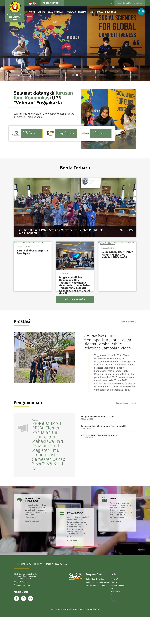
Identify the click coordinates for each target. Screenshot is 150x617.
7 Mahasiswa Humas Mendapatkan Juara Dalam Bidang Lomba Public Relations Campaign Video (107, 342)
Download (110, 12)
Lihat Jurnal (116, 521)
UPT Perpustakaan (118, 585)
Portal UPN (115, 579)
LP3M (113, 601)
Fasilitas (71, 12)
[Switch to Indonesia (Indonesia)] (31, 4)
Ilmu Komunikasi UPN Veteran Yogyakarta (15, 7)
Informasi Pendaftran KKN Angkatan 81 (99, 435)
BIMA (113, 588)
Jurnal (99, 12)
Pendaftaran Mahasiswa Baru (129, 3)
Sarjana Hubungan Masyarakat (97, 582)
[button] (73, 75)
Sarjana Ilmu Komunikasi (95, 579)
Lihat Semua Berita (75, 299)
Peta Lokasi (73, 540)
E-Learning (115, 582)
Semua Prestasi (128, 322)
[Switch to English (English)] (35, 4)
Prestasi (82, 12)
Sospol (113, 595)
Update (41, 12)
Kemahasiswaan (55, 12)
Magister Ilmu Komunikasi (95, 585)
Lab (91, 12)
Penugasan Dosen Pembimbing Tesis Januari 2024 (104, 426)
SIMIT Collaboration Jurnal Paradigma (32, 252)
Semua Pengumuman (125, 403)
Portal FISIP (115, 592)
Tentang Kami (32, 521)
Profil (32, 12)
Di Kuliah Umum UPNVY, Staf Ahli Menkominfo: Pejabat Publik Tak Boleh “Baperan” (60, 231)
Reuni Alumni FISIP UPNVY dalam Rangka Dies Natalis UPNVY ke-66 (117, 254)
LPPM (113, 598)
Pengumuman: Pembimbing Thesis (97, 417)
